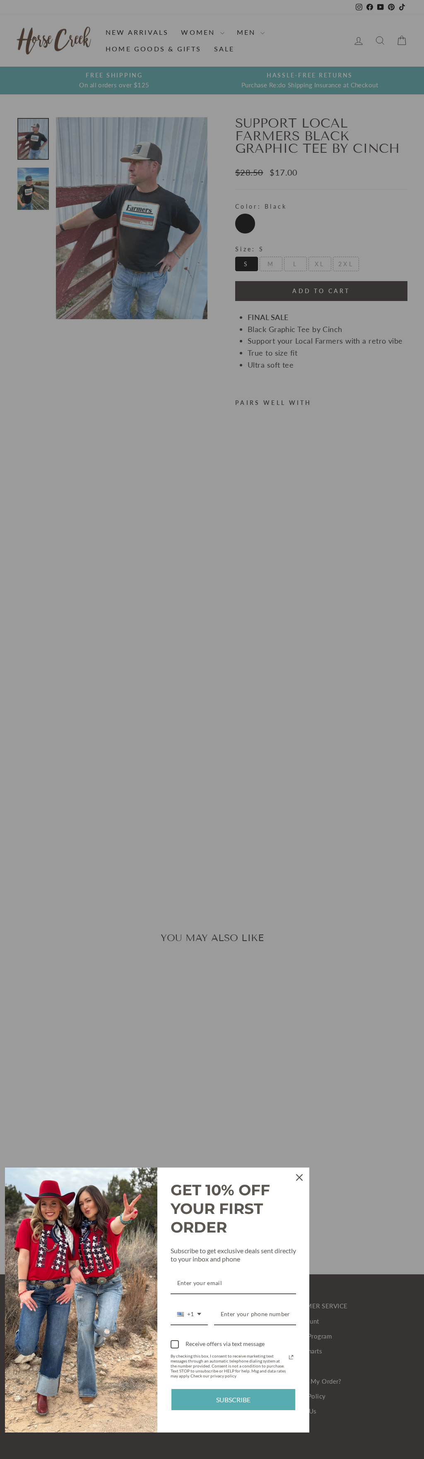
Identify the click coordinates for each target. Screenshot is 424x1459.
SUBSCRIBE (233, 1400)
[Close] (299, 1177)
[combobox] (189, 1314)
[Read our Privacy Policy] (291, 1357)
